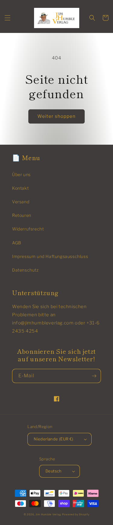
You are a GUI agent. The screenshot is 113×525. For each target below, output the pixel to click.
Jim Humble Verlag (48, 514)
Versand (20, 201)
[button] (7, 17)
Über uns (21, 174)
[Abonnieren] (94, 376)
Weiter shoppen (56, 116)
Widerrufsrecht (28, 228)
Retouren (21, 215)
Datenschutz (25, 269)
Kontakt (20, 188)
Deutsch (54, 471)
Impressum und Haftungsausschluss (50, 256)
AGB (16, 242)
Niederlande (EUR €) (54, 438)
